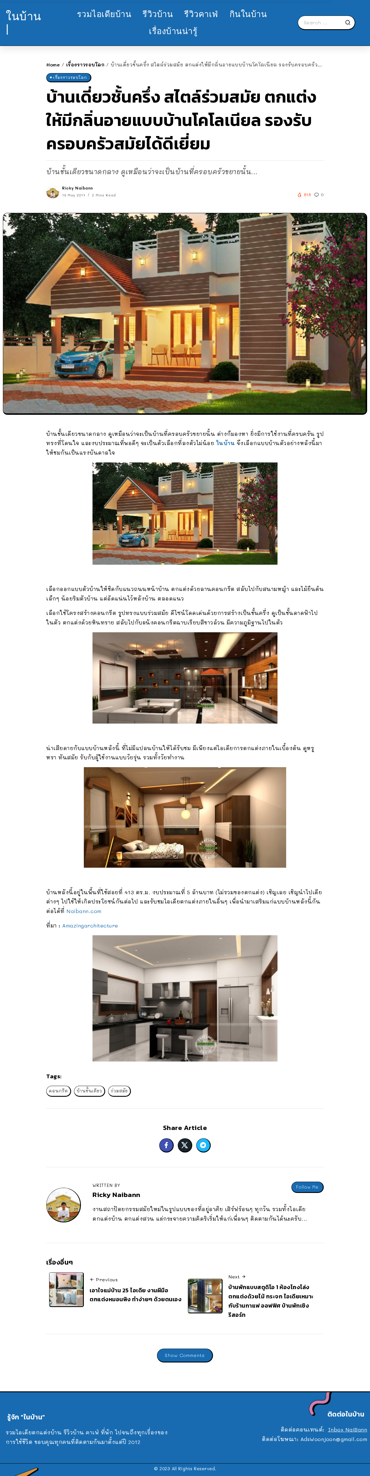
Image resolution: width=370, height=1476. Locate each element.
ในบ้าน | (23, 22)
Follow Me (307, 1187)
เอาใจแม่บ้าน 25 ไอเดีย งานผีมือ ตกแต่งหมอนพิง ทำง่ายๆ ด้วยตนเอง (136, 1295)
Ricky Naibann (77, 188)
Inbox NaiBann (347, 1429)
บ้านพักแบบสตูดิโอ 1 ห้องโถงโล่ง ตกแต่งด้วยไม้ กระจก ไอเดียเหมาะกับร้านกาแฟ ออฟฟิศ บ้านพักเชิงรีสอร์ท (271, 1301)
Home (53, 65)
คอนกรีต (58, 1091)
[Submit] (350, 22)
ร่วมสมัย (119, 1091)
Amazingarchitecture (90, 925)
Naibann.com (83, 911)
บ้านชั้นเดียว (89, 1091)
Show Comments (185, 1355)
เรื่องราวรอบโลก (85, 65)
